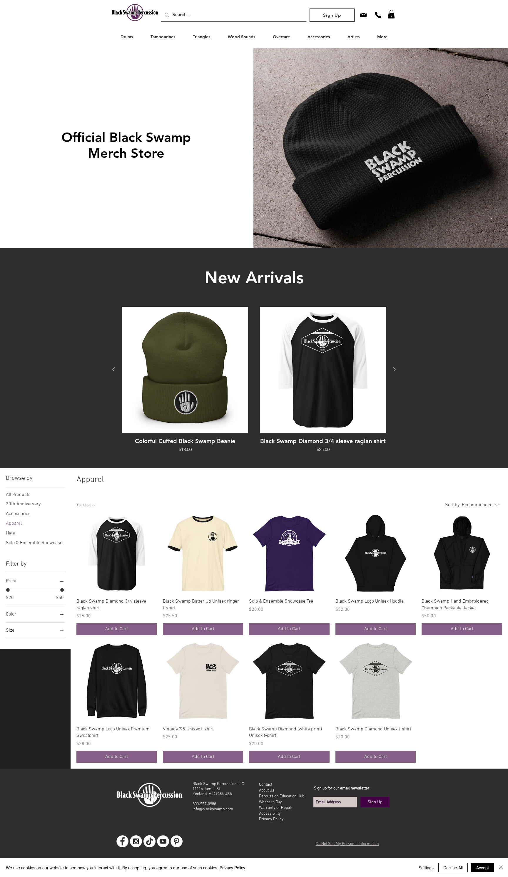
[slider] (7, 589)
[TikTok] (149, 841)
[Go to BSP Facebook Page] (122, 841)
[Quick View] (185, 370)
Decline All (453, 868)
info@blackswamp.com (213, 809)
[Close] (500, 867)
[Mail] (363, 14)
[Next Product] (394, 369)
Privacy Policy (232, 868)
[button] (391, 14)
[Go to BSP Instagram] (136, 841)
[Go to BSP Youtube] (163, 841)
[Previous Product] (113, 369)
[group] (254, 383)
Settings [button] (426, 868)
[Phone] (378, 14)
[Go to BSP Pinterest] (177, 841)
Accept (482, 868)
